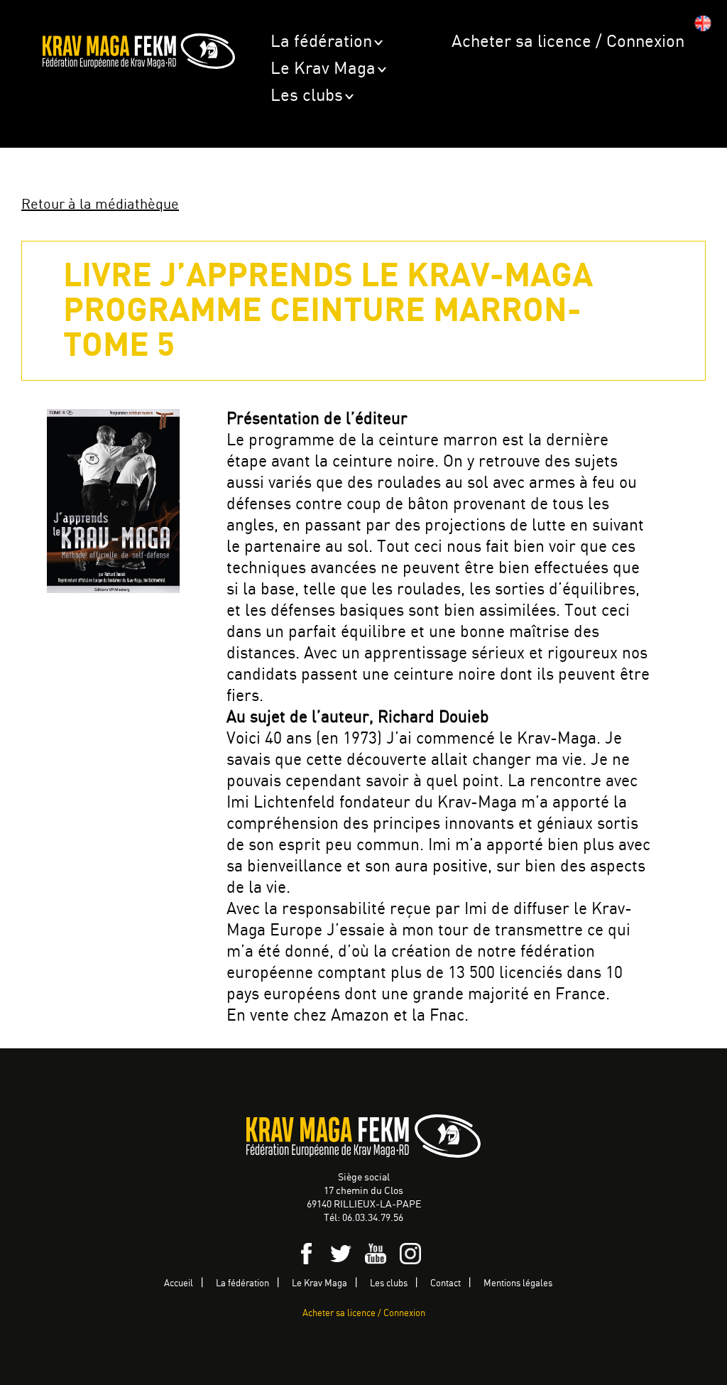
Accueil (178, 1283)
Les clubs (306, 96)
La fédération (321, 42)
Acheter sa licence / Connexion (568, 42)
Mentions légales (517, 1283)
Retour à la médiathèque (100, 204)
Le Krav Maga (323, 69)
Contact (445, 1283)
